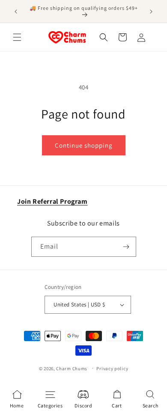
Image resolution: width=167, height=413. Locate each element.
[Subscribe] (126, 247)
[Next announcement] (151, 11)
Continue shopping (84, 145)
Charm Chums (71, 368)
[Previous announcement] (15, 11)
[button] (17, 37)
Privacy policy (112, 368)
